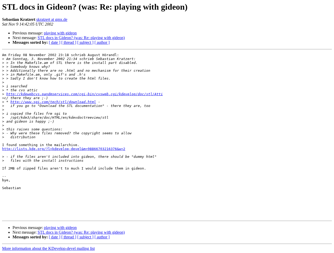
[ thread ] (68, 42)
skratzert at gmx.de (51, 19)
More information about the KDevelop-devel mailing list (48, 248)
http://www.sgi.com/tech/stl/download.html (53, 102)
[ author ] (102, 42)
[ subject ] (85, 42)
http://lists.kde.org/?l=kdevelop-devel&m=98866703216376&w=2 (63, 149)
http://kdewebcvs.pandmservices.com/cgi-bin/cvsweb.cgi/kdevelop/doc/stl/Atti (84, 94)
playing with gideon (60, 33)
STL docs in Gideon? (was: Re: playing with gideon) (81, 37)
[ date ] (54, 42)
